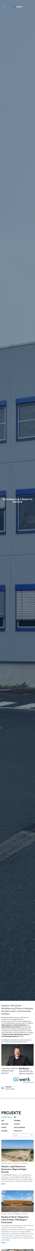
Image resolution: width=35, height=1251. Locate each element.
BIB (15, 1117)
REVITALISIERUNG (19, 1127)
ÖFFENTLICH (18, 1131)
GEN (2, 1120)
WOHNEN (4, 1131)
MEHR (3, 1184)
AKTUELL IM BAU (6, 1117)
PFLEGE (3, 1127)
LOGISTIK (17, 1124)
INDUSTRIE (4, 1124)
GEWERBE (17, 1120)
